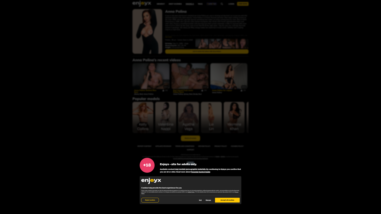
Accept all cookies (227, 200)
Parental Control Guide (200, 172)
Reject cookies (150, 200)
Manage (208, 200)
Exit (200, 200)
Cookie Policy (191, 192)
